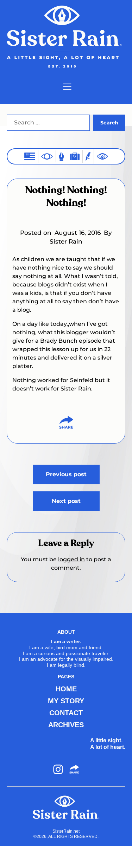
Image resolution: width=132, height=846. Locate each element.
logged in (71, 559)
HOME (66, 689)
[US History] (29, 156)
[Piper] (88, 156)
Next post (66, 501)
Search (109, 123)
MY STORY (66, 701)
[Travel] (75, 156)
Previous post (66, 474)
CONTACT (66, 713)
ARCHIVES (66, 725)
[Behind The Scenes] (102, 156)
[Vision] (47, 156)
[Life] (61, 156)
